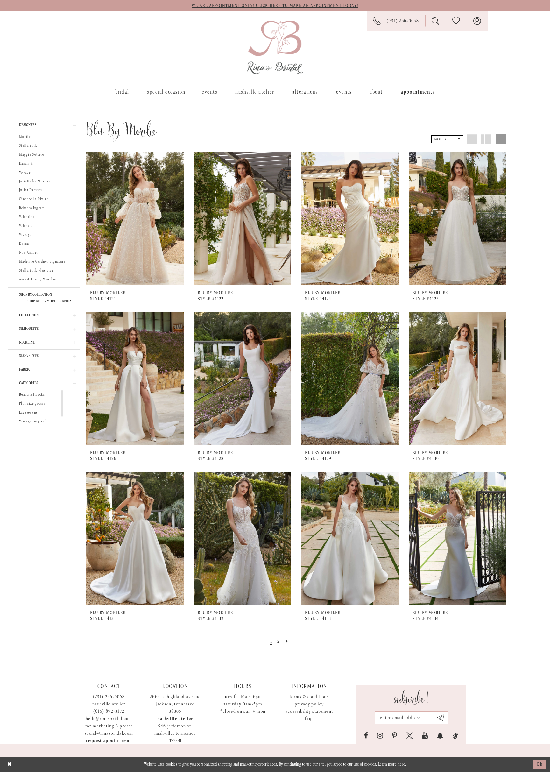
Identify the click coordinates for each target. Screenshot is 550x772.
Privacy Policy (309, 704)
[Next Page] (287, 641)
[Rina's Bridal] (275, 47)
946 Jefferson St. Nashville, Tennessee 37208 (175, 733)
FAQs (309, 719)
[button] (44, 125)
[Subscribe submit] (441, 717)
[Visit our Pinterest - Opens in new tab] (394, 736)
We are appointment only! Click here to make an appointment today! (275, 6)
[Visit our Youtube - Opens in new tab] (425, 736)
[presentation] (135, 218)
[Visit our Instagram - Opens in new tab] (380, 736)
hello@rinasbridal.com (109, 719)
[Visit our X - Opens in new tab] (409, 736)
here (401, 764)
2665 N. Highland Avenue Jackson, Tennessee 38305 (175, 704)
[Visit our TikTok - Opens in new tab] (455, 736)
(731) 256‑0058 (109, 697)
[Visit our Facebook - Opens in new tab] (366, 736)
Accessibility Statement (309, 711)
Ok (540, 764)
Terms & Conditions (309, 697)
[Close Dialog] (10, 764)
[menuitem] (122, 92)
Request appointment (108, 741)
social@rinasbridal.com (109, 733)
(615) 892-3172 (109, 711)
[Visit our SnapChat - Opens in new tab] (440, 736)
